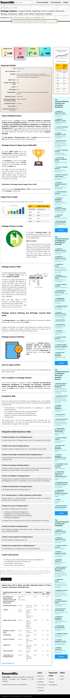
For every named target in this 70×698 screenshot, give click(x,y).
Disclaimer (41, 682)
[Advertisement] (35, 35)
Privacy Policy (42, 685)
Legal (62, 676)
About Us (40, 676)
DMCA (62, 679)
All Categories (53, 685)
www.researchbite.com (16, 696)
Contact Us (41, 679)
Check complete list (8, 663)
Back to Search (6, 579)
